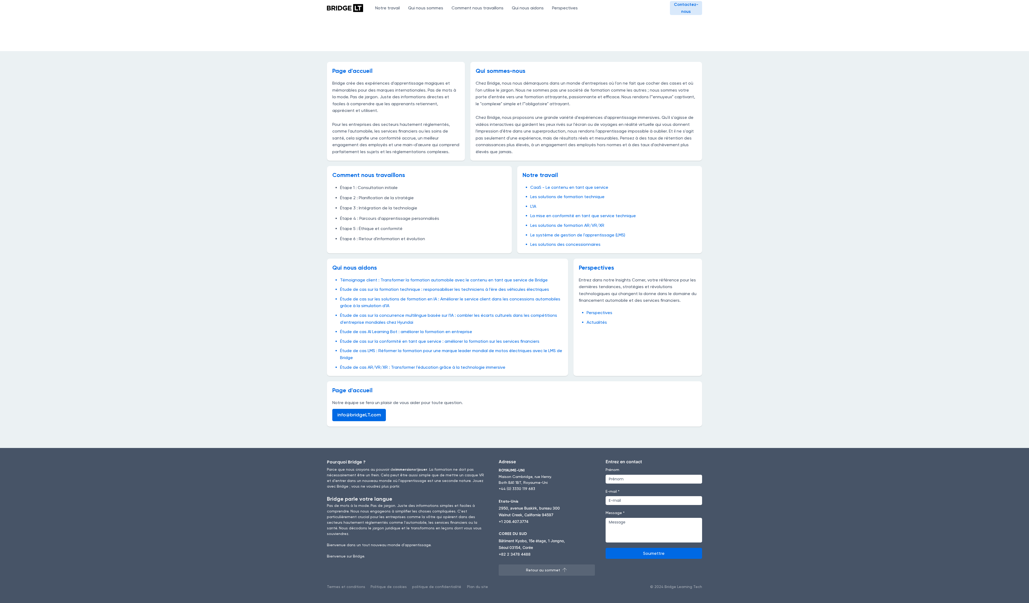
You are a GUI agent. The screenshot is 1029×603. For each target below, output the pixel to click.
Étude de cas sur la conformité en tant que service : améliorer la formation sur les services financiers (439, 341)
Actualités (597, 322)
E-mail (613, 491)
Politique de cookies (389, 587)
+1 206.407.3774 (513, 521)
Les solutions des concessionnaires (565, 244)
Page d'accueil (352, 70)
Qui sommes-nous (500, 70)
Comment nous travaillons (368, 175)
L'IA (533, 206)
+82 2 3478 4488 (515, 554)
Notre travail (540, 175)
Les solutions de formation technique (567, 196)
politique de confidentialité (436, 587)
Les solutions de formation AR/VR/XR (567, 225)
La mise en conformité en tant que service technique (583, 215)
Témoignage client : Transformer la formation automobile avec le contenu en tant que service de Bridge (444, 279)
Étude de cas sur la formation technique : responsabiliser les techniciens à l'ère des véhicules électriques (444, 289)
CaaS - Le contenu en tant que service (569, 187)
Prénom (612, 470)
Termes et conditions (346, 587)
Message (615, 513)
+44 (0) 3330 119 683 (517, 489)
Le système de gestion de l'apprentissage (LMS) (577, 235)
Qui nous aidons (354, 267)
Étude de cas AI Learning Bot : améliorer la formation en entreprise (406, 331)
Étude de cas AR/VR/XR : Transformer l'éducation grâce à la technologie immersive (422, 367)
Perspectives (596, 267)
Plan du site (477, 587)
